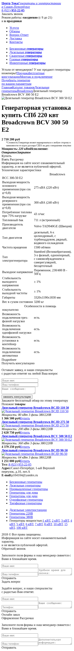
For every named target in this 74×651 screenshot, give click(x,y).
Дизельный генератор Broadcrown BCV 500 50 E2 (37, 436)
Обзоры (14, 31)
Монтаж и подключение (36, 76)
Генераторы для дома (23, 492)
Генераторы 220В (21, 513)
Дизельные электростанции (28, 510)
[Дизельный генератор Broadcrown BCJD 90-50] (34, 454)
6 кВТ (29, 524)
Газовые (23, 59)
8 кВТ (48, 524)
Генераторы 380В (21, 517)
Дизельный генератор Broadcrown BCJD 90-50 (35, 450)
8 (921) (13, 10)
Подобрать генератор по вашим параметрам (16, 82)
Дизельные (25, 52)
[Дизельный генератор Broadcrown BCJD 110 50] (35, 411)
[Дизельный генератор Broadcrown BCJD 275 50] (35, 425)
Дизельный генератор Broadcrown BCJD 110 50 (35, 407)
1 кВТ (46, 520)
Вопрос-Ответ (19, 35)
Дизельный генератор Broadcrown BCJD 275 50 (35, 422)
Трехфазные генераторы (25, 503)
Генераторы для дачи (23, 496)
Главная (7, 87)
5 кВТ (20, 524)
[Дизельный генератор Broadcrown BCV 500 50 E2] (37, 439)
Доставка (15, 38)
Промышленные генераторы (28, 489)
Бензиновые (26, 48)
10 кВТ (58, 524)
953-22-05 (19, 464)
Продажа (23, 73)
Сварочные (25, 55)
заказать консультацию (17, 396)
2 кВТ (56, 520)
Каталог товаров (23, 87)
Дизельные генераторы (25, 485)
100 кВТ (22, 527)
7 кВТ (39, 524)
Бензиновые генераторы (25, 482)
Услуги (14, 27)
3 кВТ (65, 520)
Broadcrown (25, 91)
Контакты (16, 42)
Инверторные (27, 63)
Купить (25, 418)
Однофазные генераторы (26, 499)
